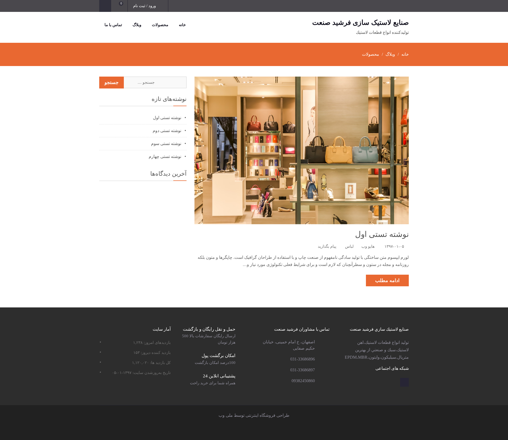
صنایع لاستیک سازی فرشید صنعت (360, 22)
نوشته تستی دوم (167, 130)
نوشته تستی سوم (166, 143)
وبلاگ (137, 25)
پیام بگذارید (327, 246)
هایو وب (368, 246)
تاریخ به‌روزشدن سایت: (151, 373)
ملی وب (226, 415)
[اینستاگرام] (404, 382)
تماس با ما (113, 25)
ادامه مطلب (387, 280)
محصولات (160, 25)
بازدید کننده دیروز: (155, 352)
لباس (349, 246)
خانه (182, 25)
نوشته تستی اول (382, 234)
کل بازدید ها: (160, 363)
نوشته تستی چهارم (165, 156)
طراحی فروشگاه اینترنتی (267, 415)
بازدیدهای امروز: (157, 342)
